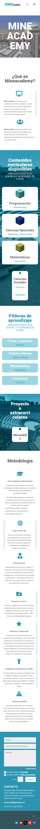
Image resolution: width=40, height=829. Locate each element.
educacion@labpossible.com (14, 802)
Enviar (31, 779)
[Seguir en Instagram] (30, 823)
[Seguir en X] (25, 823)
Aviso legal (24, 772)
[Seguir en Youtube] (21, 823)
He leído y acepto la (21, 775)
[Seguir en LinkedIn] (16, 823)
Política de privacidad (27, 775)
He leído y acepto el (17, 772)
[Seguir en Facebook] (34, 823)
